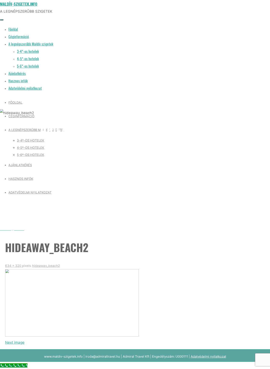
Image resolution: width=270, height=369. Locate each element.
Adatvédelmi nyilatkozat (208, 356)
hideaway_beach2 (46, 266)
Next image (14, 342)
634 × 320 (13, 266)
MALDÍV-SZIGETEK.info (18, 4)
